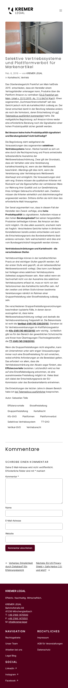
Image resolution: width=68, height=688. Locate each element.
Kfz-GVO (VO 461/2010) (22, 330)
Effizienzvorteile (16, 405)
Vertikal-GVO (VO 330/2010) (33, 323)
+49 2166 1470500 (18, 614)
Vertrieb (25, 77)
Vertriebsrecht (34, 427)
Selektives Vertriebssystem (21, 421)
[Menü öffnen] (61, 10)
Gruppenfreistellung (18, 411)
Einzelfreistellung (38, 405)
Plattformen (28, 416)
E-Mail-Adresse (13, 520)
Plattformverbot (48, 416)
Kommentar (12, 476)
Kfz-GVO (12, 416)
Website (9, 533)
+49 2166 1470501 (18, 618)
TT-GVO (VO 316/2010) (21, 341)
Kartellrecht (14, 77)
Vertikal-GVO (14, 427)
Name (8, 507)
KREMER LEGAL (34, 73)
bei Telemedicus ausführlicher (30, 391)
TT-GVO (45, 421)
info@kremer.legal (18, 622)
